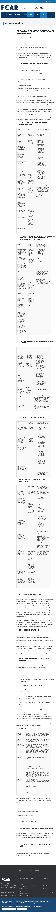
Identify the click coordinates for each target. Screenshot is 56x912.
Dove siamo (46, 888)
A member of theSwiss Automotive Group (24, 7)
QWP (31, 14)
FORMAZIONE (11, 14)
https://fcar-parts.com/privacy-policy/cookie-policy (43, 473)
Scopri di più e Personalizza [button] (9, 909)
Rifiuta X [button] (19, 909)
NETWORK (17, 14)
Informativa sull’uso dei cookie (17, 903)
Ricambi (34, 882)
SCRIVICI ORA (39, 8)
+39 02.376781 (47, 882)
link (29, 855)
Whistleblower (47, 894)
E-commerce (43, 15)
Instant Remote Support (49, 892)
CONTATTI (37, 14)
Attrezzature (35, 885)
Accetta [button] (25, 909)
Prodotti (24, 14)
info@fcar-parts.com (49, 885)
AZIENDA (4, 14)
